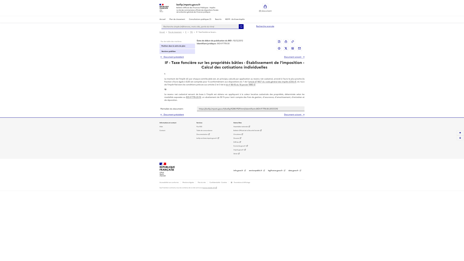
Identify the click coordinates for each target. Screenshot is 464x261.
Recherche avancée (265, 26)
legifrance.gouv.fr (275, 170)
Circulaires (237, 134)
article (251, 81)
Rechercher (241, 26)
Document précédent (173, 56)
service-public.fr (256, 170)
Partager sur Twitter (285, 48)
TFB (191, 32)
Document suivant (293, 56)
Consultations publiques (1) (200, 19)
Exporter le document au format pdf (279, 41)
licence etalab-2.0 (209, 188)
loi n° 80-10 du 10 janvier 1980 (239, 84)
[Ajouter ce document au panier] (285, 41)
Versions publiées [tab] (168, 51)
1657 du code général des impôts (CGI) (275, 81)
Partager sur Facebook (279, 48)
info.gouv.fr (238, 170)
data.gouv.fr (293, 170)
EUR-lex (236, 142)
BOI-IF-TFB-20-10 (193, 97)
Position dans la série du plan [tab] (173, 46)
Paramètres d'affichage (241, 182)
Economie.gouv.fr (239, 146)
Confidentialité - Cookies (218, 182)
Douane (236, 138)
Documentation (202, 134)
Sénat (235, 154)
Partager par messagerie (299, 48)
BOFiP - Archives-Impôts (235, 19)
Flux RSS (199, 127)
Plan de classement (177, 19)
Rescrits (218, 19)
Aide (161, 127)
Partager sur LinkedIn (292, 48)
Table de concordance (204, 130)
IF (186, 32)
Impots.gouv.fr (238, 150)
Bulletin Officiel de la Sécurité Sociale (246, 130)
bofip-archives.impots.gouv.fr (206, 138)
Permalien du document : (172, 108)
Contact (162, 130)
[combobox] (200, 26)
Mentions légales (188, 182)
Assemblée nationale (240, 127)
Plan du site (202, 182)
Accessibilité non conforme (169, 182)
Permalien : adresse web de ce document (292, 41)
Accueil (163, 19)
